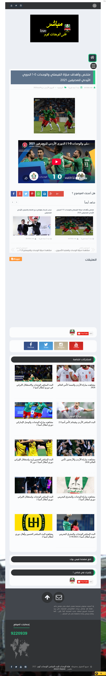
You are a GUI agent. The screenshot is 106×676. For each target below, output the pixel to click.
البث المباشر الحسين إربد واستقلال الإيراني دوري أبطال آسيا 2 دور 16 (33, 460)
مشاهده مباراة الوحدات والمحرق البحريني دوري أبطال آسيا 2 (76, 498)
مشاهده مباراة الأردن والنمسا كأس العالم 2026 (76, 386)
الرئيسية (60, 88)
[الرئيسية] (92, 58)
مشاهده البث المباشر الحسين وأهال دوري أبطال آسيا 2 (34, 535)
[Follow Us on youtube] (21, 667)
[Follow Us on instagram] (25, 667)
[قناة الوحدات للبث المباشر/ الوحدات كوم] (54, 42)
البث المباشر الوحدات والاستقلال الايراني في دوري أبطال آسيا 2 (34, 386)
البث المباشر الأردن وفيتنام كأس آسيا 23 (77, 422)
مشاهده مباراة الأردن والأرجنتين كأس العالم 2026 (78, 460)
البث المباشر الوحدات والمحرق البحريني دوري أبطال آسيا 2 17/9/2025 (77, 535)
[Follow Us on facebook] (11, 667)
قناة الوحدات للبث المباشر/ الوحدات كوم (53, 667)
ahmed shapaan (59, 669)
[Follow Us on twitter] (16, 667)
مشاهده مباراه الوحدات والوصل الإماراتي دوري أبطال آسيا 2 (34, 423)
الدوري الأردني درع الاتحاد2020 (44, 88)
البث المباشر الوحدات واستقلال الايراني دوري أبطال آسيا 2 (35, 498)
